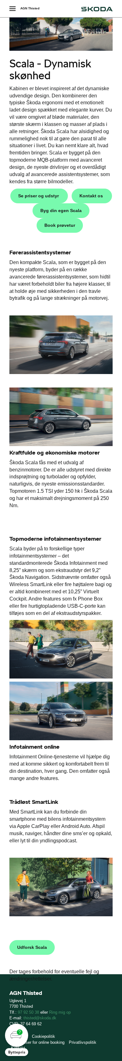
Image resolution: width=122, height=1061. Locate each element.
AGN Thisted (29, 8)
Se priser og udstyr (39, 195)
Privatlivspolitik (82, 1042)
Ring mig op (60, 1012)
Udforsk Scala (32, 947)
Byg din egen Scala (61, 210)
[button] (16, 1040)
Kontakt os (91, 195)
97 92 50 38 (28, 1012)
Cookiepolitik (43, 1036)
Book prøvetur (59, 225)
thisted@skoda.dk (39, 1018)
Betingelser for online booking (37, 1042)
